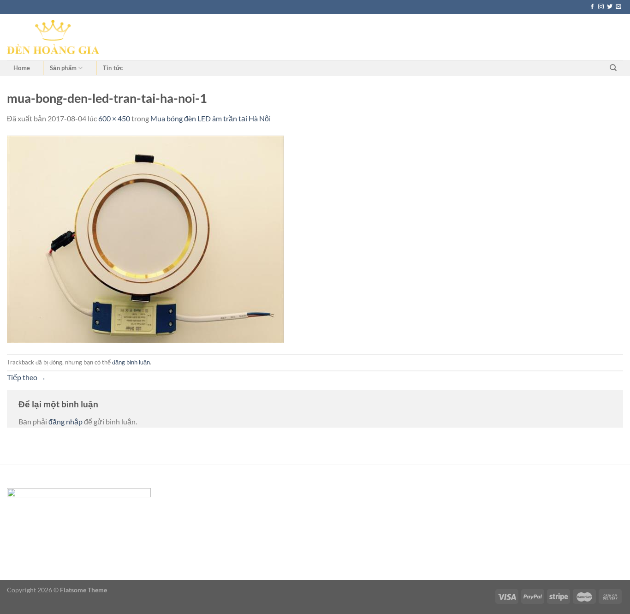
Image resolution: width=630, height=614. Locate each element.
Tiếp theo (26, 377)
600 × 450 (114, 118)
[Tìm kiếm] (613, 67)
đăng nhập (65, 421)
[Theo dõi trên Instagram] (601, 7)
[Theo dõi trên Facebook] (592, 7)
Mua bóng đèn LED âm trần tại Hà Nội (210, 118)
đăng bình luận (131, 362)
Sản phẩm (63, 68)
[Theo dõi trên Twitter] (609, 7)
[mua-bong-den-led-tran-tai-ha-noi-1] (145, 238)
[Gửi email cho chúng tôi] (618, 7)
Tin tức (113, 68)
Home (21, 68)
